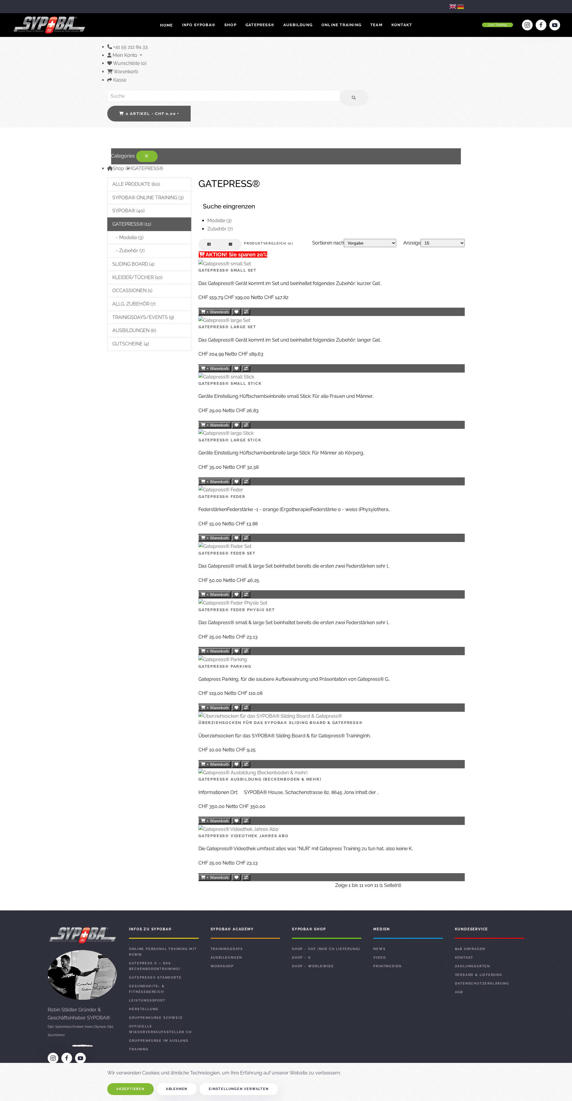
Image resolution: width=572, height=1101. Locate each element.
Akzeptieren (130, 1089)
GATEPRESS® (147, 168)
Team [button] (376, 25)
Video (379, 958)
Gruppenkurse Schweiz (155, 1018)
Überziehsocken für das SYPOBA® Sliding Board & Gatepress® (280, 722)
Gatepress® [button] (259, 25)
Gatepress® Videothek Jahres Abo (243, 836)
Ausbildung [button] (298, 25)
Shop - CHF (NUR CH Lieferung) (326, 949)
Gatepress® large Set (227, 327)
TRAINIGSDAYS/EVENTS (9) (143, 317)
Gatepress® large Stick (230, 440)
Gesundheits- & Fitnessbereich (146, 989)
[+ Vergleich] (246, 312)
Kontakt (401, 25)
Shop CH (122, 168)
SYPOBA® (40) (128, 211)
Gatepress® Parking (224, 666)
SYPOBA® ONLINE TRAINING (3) (148, 197)
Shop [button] (230, 25)
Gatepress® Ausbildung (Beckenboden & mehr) (259, 779)
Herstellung (143, 1009)
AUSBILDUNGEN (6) (134, 330)
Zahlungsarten (472, 966)
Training (138, 1049)
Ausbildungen (227, 958)
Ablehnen (176, 1089)
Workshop (222, 966)
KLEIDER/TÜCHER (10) (137, 277)
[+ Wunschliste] (236, 312)
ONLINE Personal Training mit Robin (163, 952)
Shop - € (301, 958)
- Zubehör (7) (128, 250)
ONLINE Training (341, 25)
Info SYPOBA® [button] (198, 25)
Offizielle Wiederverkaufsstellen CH (160, 1029)
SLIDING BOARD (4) (133, 264)
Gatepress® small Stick (230, 383)
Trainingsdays (227, 949)
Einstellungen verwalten (238, 1089)
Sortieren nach (328, 243)
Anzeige (412, 243)
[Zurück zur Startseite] (50, 25)
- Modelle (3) (127, 237)
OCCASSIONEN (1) (132, 290)
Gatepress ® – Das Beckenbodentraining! (154, 966)
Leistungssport (147, 1000)
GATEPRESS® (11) (131, 224)
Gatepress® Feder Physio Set (236, 610)
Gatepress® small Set (227, 270)
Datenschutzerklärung (482, 983)
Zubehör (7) (220, 229)
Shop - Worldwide (313, 966)
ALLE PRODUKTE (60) (136, 184)
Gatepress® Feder (221, 496)
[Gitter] (231, 244)
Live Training (497, 25)
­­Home (166, 25)
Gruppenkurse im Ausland (158, 1041)
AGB (459, 992)
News (379, 949)
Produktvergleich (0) (268, 243)
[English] (453, 6)
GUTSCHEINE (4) (130, 344)
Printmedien (387, 966)
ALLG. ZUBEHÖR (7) (134, 304)
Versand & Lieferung (478, 975)
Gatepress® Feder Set (227, 553)
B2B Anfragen (470, 949)
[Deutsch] (461, 6)
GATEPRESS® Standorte (155, 977)
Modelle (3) (219, 220)
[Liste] (209, 244)
